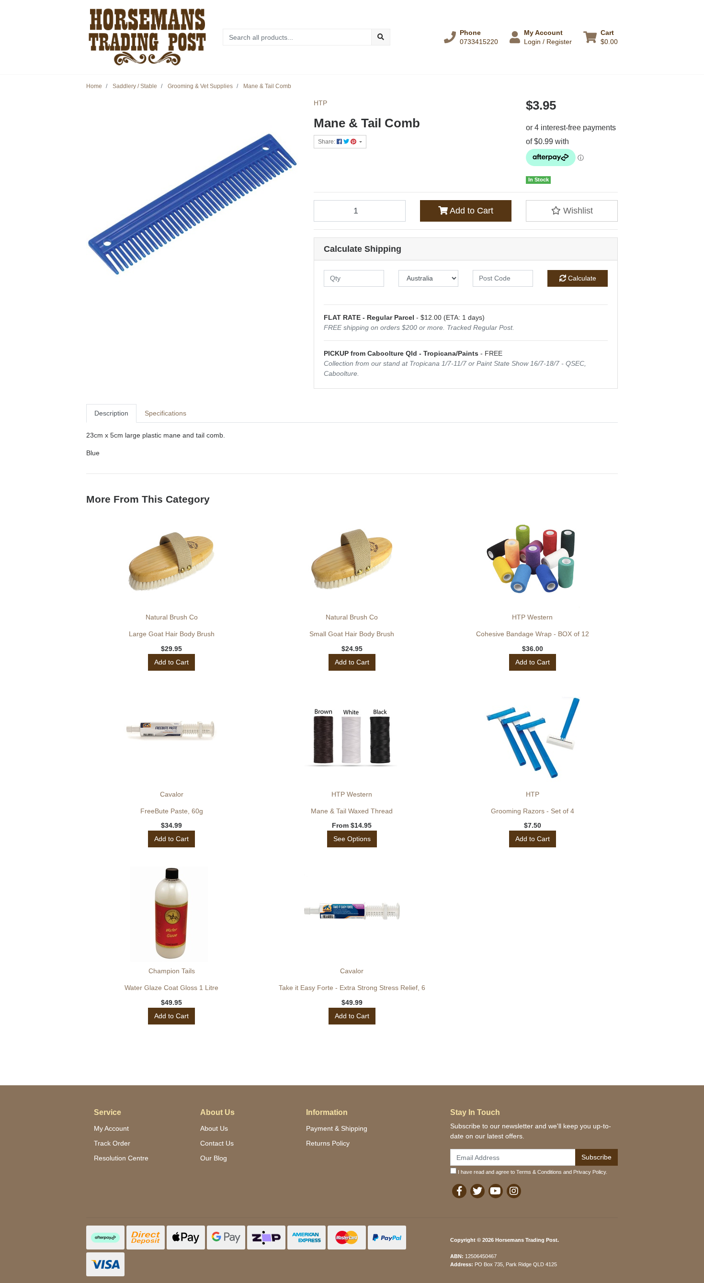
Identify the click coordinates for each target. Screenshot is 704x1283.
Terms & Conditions (539, 1172)
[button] (471, 36)
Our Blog (213, 1158)
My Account (111, 1128)
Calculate (581, 278)
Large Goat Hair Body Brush (172, 634)
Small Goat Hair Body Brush (351, 634)
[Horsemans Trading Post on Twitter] (477, 1191)
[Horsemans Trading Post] (147, 36)
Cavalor (171, 794)
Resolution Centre (121, 1158)
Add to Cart (470, 210)
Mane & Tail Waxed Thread (352, 811)
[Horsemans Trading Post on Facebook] (459, 1191)
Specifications (165, 413)
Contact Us (217, 1143)
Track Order (112, 1143)
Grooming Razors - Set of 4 (532, 811)
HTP (320, 103)
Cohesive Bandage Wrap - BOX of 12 (532, 634)
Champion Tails (171, 971)
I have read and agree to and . (531, 1172)
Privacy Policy (589, 1172)
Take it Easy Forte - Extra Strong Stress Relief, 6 (352, 987)
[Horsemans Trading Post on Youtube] (495, 1191)
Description (111, 413)
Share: (327, 141)
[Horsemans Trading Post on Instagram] (514, 1191)
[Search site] (380, 37)
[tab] (111, 413)
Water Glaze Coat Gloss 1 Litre (171, 987)
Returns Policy (328, 1143)
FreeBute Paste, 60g (171, 811)
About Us (214, 1128)
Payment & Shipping (336, 1128)
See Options (352, 839)
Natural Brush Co (172, 617)
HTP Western (532, 617)
